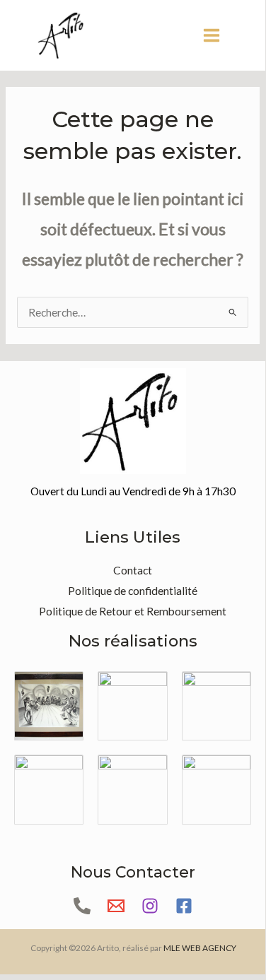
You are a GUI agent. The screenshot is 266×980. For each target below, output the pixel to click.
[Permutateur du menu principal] (212, 35)
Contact (132, 570)
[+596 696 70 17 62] (82, 905)
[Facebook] (183, 905)
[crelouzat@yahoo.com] (116, 905)
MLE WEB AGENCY (199, 948)
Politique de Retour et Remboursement (132, 611)
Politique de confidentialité (132, 590)
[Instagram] (149, 905)
